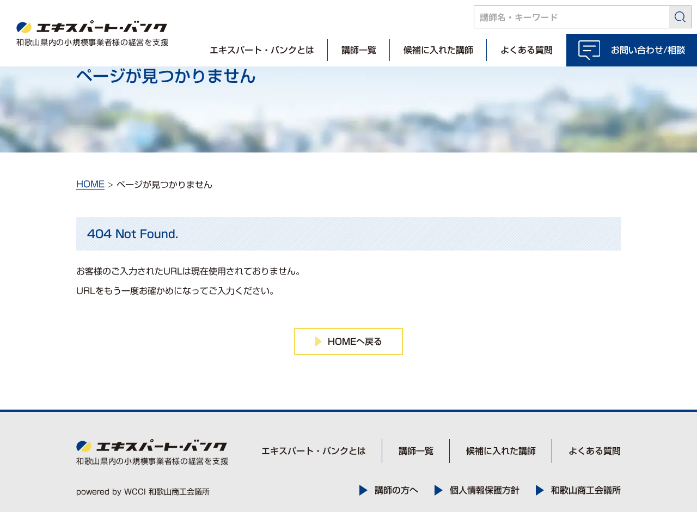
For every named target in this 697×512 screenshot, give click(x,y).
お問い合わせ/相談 (648, 50)
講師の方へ (396, 490)
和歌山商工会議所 (586, 490)
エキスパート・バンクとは (262, 50)
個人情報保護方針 (484, 490)
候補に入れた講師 (438, 50)
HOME (90, 184)
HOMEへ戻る (355, 341)
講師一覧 (358, 50)
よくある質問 (526, 50)
